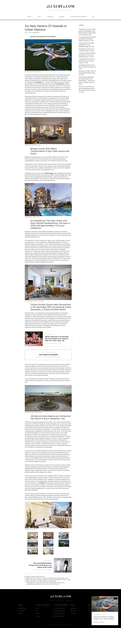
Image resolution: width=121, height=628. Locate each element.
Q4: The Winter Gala (58, 616)
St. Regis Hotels (29, 75)
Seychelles (50, 579)
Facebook (73, 608)
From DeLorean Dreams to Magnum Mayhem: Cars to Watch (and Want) (104, 618)
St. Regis (68, 579)
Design (28, 576)
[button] (32, 17)
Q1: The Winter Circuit (59, 608)
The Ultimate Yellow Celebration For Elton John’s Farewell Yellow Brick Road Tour (45, 582)
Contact (20, 613)
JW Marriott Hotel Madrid (48, 578)
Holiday (32, 576)
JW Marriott (39, 578)
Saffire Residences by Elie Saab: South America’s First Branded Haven (42, 584)
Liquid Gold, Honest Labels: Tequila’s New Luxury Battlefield (86, 44)
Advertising (21, 610)
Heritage (38, 82)
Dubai (32, 578)
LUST (39, 16)
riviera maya (39, 579)
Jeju (35, 578)
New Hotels (33, 579)
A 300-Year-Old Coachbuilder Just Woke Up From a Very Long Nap (87, 54)
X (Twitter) (73, 613)
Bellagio (27, 157)
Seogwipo (45, 579)
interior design (49, 173)
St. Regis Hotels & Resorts (31, 581)
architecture (60, 84)
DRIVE (29, 16)
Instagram (73, 610)
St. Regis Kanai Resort (43, 581)
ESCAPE (61, 16)
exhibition (42, 483)
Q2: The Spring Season (59, 610)
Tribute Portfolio (52, 581)
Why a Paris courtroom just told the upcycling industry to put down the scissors (87, 88)
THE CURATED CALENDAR (79, 16)
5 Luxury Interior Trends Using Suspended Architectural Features (87, 38)
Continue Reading (99, 622)
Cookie (90, 610)
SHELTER (50, 16)
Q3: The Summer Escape (59, 613)
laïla (56, 578)
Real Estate (37, 576)
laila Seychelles (60, 578)
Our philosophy (22, 608)
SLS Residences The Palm (60, 579)
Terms (89, 608)
